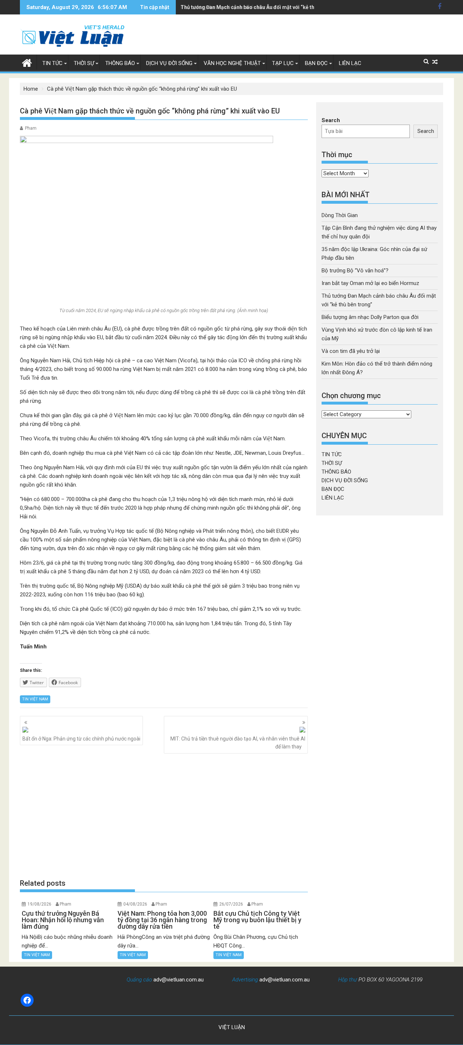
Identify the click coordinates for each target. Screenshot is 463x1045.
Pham (31, 128)
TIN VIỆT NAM (35, 699)
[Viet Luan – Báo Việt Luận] (27, 62)
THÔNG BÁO (120, 63)
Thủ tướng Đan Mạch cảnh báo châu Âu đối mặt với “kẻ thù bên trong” (262, 7)
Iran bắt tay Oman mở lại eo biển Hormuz (370, 283)
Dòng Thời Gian (340, 215)
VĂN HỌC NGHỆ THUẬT (232, 63)
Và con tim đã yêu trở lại (351, 351)
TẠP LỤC (283, 63)
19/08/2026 (39, 904)
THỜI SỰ (84, 63)
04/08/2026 (135, 904)
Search (331, 120)
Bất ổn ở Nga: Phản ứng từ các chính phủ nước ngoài (81, 739)
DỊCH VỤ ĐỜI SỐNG (169, 63)
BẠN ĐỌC (316, 63)
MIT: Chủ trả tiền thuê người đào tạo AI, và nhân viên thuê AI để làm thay (237, 743)
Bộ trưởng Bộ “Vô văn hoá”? (355, 270)
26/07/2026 (231, 904)
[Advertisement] (164, 815)
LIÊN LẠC (350, 63)
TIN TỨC (52, 63)
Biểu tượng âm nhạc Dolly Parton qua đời (370, 317)
